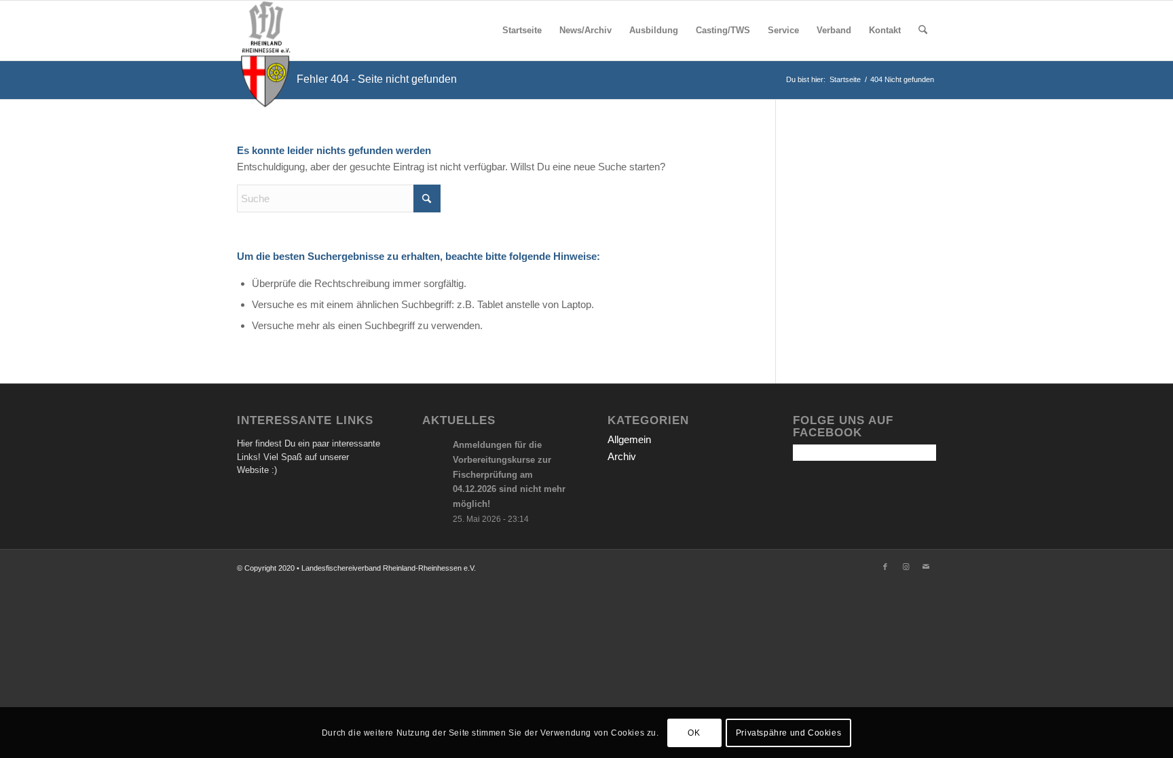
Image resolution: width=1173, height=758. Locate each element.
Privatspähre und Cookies (788, 732)
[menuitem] (522, 30)
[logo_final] (265, 30)
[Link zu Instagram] (905, 566)
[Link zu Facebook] (885, 566)
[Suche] (923, 30)
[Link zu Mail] (926, 566)
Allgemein (629, 439)
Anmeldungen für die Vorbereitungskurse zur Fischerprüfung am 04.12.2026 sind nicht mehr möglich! (509, 474)
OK (694, 732)
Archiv (622, 456)
